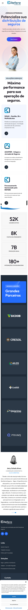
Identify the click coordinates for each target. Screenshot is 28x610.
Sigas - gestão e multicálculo (8, 562)
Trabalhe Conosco (5, 550)
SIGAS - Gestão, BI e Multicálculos (12, 117)
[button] (26, 582)
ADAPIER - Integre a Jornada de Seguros (12, 153)
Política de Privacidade (17, 607)
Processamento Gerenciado (8, 568)
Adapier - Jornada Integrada (8, 565)
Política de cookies (8, 607)
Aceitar (14, 596)
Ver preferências (14, 604)
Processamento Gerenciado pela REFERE (11, 188)
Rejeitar (14, 600)
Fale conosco (13, 39)
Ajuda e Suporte (5, 547)
